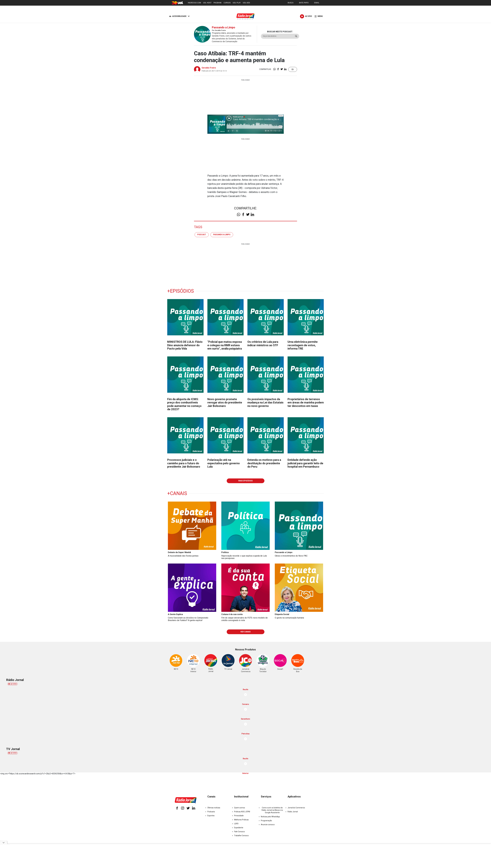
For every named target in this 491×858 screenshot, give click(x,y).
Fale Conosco (239, 832)
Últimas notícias (213, 808)
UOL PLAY (237, 3)
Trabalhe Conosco (241, 835)
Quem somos (239, 808)
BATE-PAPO (304, 3)
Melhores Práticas (241, 820)
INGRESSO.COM (194, 3)
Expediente (238, 828)
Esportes (211, 816)
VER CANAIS (245, 632)
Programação (266, 821)
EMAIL (316, 3)
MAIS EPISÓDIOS (245, 481)
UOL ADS (246, 3)
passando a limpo (221, 235)
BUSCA (290, 3)
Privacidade (239, 816)
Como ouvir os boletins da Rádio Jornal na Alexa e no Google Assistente (272, 810)
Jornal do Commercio (296, 808)
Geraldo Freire (209, 68)
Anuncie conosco (268, 825)
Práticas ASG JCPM (242, 812)
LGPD (236, 824)
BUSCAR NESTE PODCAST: (280, 31)
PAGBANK (218, 3)
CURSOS (227, 3)
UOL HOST (207, 3)
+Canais (177, 493)
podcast (201, 235)
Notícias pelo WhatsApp (270, 817)
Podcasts (211, 812)
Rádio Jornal (293, 812)
